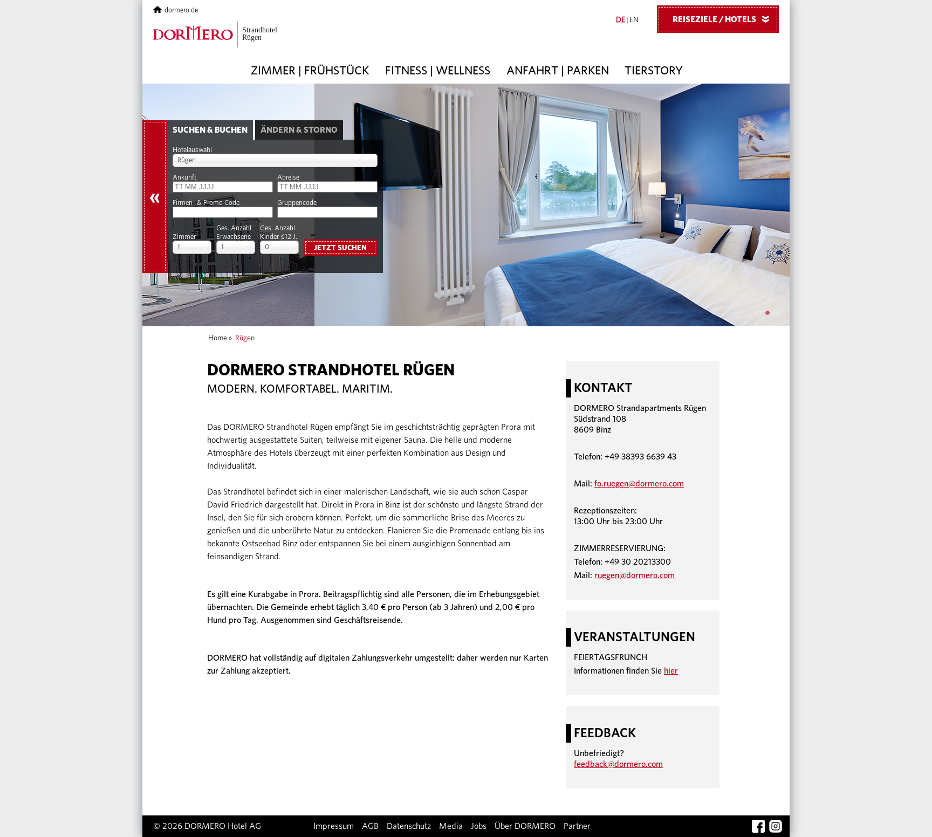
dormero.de (181, 10)
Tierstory (654, 71)
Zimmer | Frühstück (310, 71)
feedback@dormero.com (618, 764)
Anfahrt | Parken (557, 71)
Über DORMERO (525, 826)
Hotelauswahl (192, 150)
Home (217, 338)
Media (451, 826)
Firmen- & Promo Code (206, 203)
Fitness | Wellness (437, 71)
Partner (577, 826)
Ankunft (184, 177)
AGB (370, 826)
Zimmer (184, 237)
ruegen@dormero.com (635, 575)
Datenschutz (409, 826)
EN (634, 20)
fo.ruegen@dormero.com (639, 483)
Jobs (478, 826)
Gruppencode (297, 203)
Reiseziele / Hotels (723, 19)
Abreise (288, 177)
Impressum (333, 826)
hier (671, 671)
